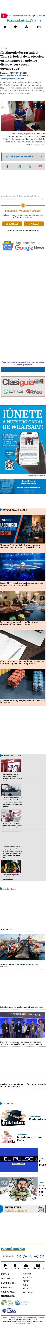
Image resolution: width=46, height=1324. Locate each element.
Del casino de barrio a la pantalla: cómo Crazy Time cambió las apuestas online (21, 623)
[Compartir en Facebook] (7, 166)
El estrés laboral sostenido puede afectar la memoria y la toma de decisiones (13, 825)
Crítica (27, 1273)
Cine (25, 1284)
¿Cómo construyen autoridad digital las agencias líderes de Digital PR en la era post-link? (22, 662)
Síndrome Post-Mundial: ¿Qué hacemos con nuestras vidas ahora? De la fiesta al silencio (20, 546)
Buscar (5, 1274)
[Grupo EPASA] (8, 1311)
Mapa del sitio (9, 1278)
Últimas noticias (11, 755)
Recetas (27, 1288)
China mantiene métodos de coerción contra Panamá (20, 965)
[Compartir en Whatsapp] (30, 166)
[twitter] (30, 1256)
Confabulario (6, 929)
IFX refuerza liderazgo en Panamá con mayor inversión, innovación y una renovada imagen (21, 1043)
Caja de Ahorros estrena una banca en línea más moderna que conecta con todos (22, 584)
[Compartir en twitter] (20, 166)
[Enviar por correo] (40, 166)
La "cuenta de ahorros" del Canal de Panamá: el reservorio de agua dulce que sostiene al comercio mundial (13, 802)
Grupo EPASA (7, 1291)
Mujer (26, 1281)
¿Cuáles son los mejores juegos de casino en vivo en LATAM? (22, 701)
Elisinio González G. (8, 75)
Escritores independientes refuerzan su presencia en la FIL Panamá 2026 (23, 1085)
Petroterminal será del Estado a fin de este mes (21, 1007)
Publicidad (7, 1287)
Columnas (7, 1103)
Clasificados (8, 1283)
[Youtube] (36, 1256)
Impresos (28, 1292)
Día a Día (28, 1277)
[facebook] (25, 1256)
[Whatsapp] (19, 1256)
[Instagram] (42, 1256)
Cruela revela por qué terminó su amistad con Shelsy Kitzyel (12, 877)
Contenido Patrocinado (14, 510)
